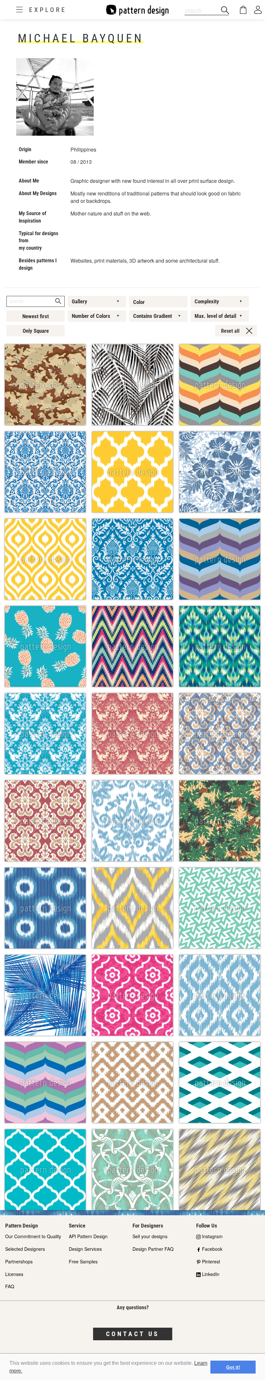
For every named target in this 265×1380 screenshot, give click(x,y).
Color (139, 302)
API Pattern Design (88, 1236)
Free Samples (83, 1261)
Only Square (36, 331)
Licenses (14, 1274)
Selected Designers (25, 1249)
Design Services (85, 1249)
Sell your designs (149, 1236)
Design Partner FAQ (153, 1249)
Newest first (35, 316)
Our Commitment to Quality (33, 1236)
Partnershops (19, 1261)
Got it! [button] (233, 1367)
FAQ (9, 1286)
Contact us (132, 1334)
